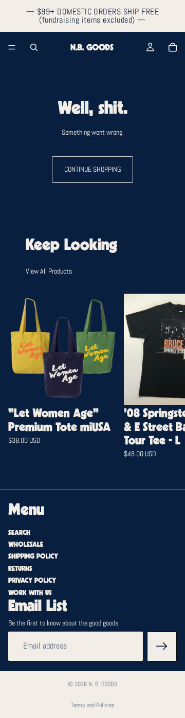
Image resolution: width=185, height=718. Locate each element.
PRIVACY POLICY (32, 580)
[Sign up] (162, 646)
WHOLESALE (25, 544)
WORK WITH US (30, 592)
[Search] (34, 47)
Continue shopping (92, 169)
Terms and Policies (93, 705)
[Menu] (12, 47)
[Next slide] (164, 383)
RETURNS (20, 568)
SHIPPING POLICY (33, 556)
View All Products (49, 271)
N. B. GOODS (102, 684)
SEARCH (19, 532)
